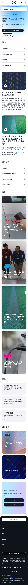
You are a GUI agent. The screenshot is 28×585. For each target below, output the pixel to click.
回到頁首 (13, 571)
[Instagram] (10, 567)
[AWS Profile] (25, 2)
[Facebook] (5, 567)
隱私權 (3, 575)
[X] (2, 567)
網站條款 (9, 575)
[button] (10, 9)
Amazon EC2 (5, 14)
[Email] (20, 567)
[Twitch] (12, 567)
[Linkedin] (7, 567)
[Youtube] (15, 567)
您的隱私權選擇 (5, 578)
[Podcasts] (17, 567)
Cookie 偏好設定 (18, 578)
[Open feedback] (26, 292)
